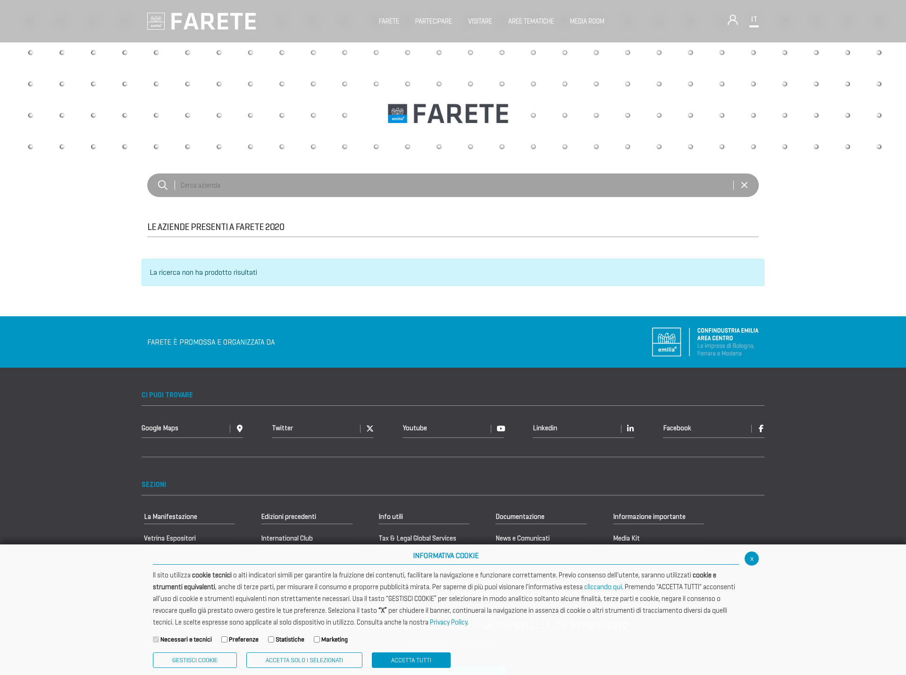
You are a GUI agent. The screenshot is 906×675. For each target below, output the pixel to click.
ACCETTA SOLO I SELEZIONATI (304, 660)
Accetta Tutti (411, 660)
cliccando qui (603, 587)
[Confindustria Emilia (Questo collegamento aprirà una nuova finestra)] (705, 341)
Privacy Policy (448, 622)
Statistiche (290, 639)
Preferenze (244, 639)
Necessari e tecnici (186, 639)
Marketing (334, 639)
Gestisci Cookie (195, 660)
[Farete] (201, 20)
